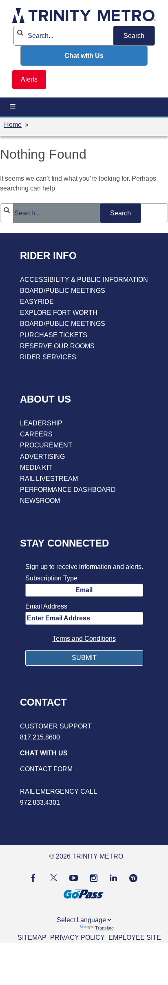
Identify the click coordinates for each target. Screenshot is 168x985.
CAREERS (36, 434)
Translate (104, 927)
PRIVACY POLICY (77, 937)
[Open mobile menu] (12, 106)
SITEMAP (32, 937)
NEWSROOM (40, 500)
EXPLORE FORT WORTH (58, 312)
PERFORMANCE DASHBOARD (68, 489)
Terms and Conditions (84, 638)
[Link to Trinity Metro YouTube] (73, 877)
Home (13, 124)
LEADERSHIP (41, 423)
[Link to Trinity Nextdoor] (133, 880)
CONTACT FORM (46, 769)
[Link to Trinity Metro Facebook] (33, 877)
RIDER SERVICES (48, 357)
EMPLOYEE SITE (134, 937)
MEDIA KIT (36, 467)
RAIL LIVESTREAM (49, 478)
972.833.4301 (40, 802)
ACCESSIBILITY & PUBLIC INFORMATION (84, 279)
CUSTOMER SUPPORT (56, 726)
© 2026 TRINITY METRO (86, 856)
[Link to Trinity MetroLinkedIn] (113, 877)
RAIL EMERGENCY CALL (58, 791)
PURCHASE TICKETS (53, 335)
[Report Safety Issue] (84, 780)
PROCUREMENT (46, 445)
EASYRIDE (37, 301)
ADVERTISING (42, 456)
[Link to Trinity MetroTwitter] (52, 877)
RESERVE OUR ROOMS (57, 346)
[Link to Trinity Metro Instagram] (93, 877)
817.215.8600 (40, 737)
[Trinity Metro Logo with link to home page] (84, 17)
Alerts (29, 79)
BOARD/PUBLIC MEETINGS (62, 290)
